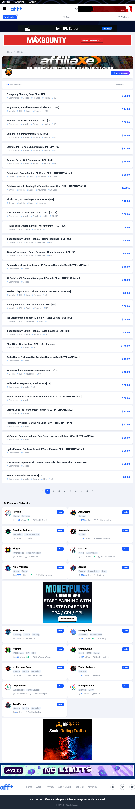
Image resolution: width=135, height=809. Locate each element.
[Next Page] (92, 491)
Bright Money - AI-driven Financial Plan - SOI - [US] (33, 107)
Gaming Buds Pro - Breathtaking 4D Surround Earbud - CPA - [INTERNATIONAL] (48, 265)
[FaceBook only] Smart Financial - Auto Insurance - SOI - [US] (38, 331)
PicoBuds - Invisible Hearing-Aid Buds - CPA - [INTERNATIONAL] (40, 423)
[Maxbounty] (67, 40)
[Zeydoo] (67, 770)
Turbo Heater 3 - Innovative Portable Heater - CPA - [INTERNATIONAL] (43, 357)
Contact (79, 787)
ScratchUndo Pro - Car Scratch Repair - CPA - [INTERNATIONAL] (40, 409)
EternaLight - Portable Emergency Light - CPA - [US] (33, 147)
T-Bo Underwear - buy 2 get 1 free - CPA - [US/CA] (32, 212)
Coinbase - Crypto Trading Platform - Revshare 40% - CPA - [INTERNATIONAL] (47, 186)
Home (10, 52)
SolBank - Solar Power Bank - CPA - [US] (27, 133)
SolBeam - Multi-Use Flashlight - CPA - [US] (29, 120)
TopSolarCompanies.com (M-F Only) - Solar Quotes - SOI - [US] (39, 317)
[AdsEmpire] (67, 739)
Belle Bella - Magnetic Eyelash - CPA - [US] (29, 383)
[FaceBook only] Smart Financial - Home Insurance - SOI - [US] (39, 239)
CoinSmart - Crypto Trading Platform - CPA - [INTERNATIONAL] (39, 173)
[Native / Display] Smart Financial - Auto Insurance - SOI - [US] (39, 291)
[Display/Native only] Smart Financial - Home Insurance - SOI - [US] (41, 252)
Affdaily (32, 2)
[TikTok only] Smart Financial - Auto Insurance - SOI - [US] (36, 225)
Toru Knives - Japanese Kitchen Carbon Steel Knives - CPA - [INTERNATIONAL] (47, 462)
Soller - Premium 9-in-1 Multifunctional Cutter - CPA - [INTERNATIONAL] (44, 396)
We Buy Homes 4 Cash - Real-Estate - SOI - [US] (31, 304)
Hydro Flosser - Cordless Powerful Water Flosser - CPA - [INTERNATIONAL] (45, 449)
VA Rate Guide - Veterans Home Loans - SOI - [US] (32, 370)
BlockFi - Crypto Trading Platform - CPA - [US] (30, 199)
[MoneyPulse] (67, 602)
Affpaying (19, 2)
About (39, 787)
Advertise (93, 787)
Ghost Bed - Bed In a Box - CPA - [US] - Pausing (31, 344)
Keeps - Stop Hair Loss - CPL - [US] (24, 475)
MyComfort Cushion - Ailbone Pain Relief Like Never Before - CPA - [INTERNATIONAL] (51, 436)
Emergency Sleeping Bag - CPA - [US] (26, 94)
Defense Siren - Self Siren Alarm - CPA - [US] (30, 160)
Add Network (64, 787)
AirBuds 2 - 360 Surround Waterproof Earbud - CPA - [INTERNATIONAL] (43, 278)
